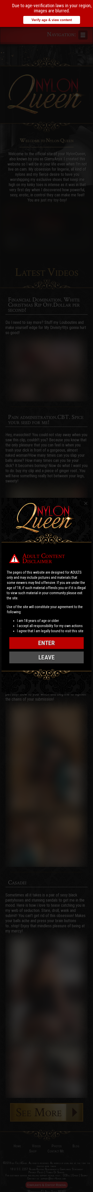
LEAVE (46, 657)
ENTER (46, 643)
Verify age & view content (52, 20)
